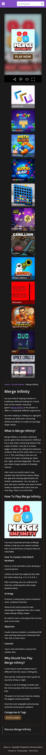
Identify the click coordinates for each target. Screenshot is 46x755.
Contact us (12, 751)
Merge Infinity (17, 407)
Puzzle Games (18, 384)
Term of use (33, 751)
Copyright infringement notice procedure (27, 747)
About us (7, 747)
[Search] (42, 3)
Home (7, 384)
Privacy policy (22, 751)
